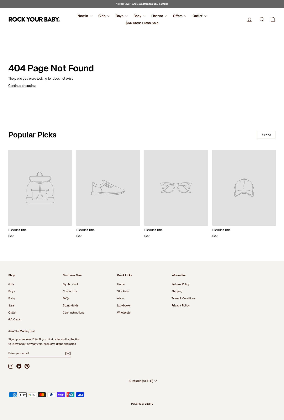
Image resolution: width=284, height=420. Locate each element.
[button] (272, 19)
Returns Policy (181, 284)
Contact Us (70, 291)
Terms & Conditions (183, 298)
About (121, 298)
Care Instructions (73, 312)
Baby (137, 16)
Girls (102, 16)
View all (266, 134)
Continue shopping (22, 86)
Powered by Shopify (142, 403)
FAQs (66, 298)
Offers (178, 16)
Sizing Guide (70, 305)
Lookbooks (123, 305)
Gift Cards (14, 319)
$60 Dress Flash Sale (142, 23)
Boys (120, 16)
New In (83, 16)
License (157, 16)
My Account (70, 284)
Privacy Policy (181, 305)
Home (121, 284)
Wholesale (123, 312)
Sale (11, 305)
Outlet (198, 16)
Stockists (122, 291)
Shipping (177, 291)
